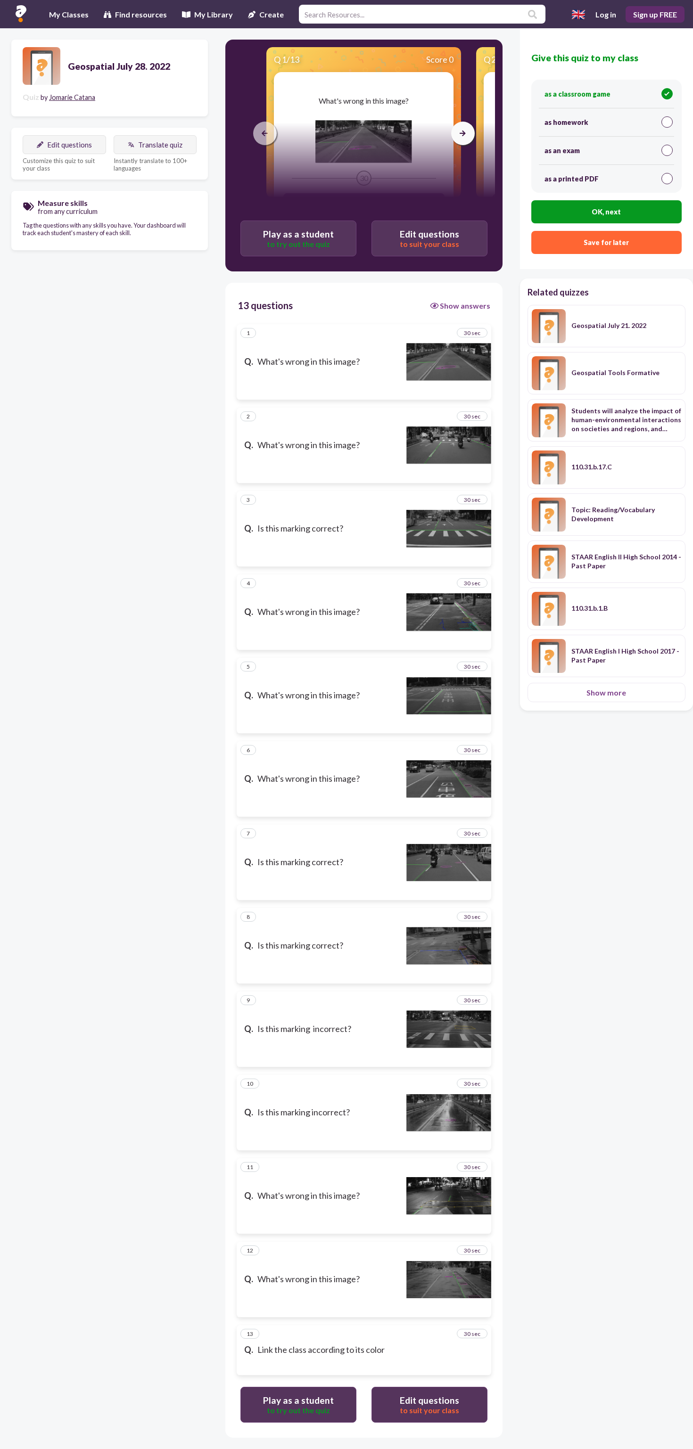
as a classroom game (577, 94)
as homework (566, 122)
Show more (606, 692)
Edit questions (69, 144)
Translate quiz (160, 144)
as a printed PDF (571, 179)
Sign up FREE (655, 14)
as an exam (562, 151)
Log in (605, 14)
